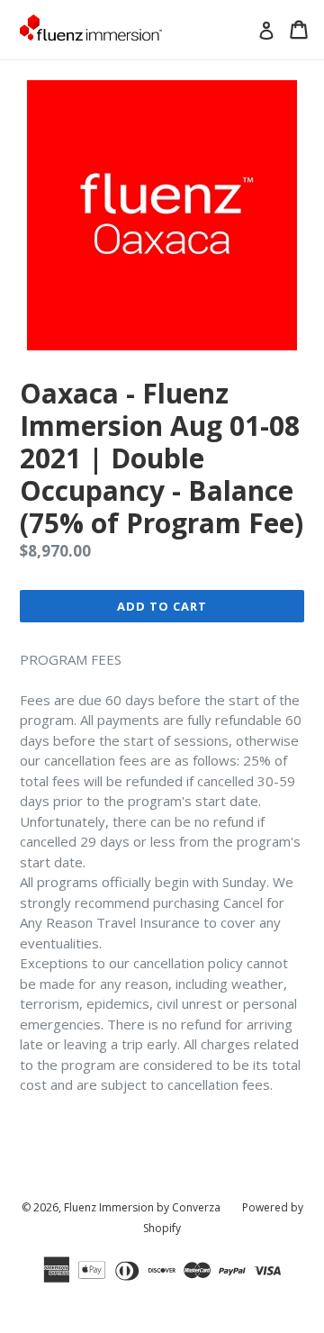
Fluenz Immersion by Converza (142, 1207)
